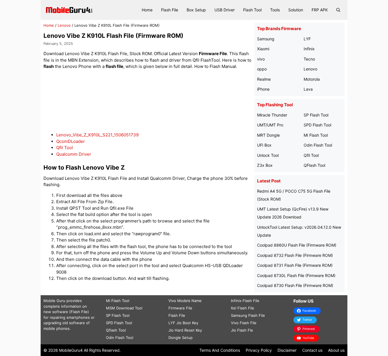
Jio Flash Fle (242, 330)
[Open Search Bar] (338, 9)
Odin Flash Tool (318, 145)
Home (147, 9)
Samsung (265, 38)
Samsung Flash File (248, 315)
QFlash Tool (314, 165)
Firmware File (180, 308)
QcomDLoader (70, 141)
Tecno (309, 59)
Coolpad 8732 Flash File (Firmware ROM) (295, 255)
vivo (261, 59)
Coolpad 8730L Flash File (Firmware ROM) (296, 275)
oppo (262, 68)
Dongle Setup (180, 337)
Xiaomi (263, 48)
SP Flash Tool (316, 115)
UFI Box (264, 145)
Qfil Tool (64, 147)
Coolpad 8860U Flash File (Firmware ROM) (296, 245)
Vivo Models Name (185, 300)
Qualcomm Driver (73, 154)
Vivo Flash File (243, 322)
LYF (307, 38)
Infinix (309, 48)
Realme (264, 79)
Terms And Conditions (219, 350)
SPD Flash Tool (317, 124)
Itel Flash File (242, 308)
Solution (295, 9)
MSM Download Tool (124, 308)
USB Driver (224, 9)
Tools (275, 9)
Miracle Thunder (272, 115)
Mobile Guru (54, 300)
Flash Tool (252, 9)
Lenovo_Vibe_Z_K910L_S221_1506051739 (97, 135)
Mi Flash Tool (117, 300)
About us (336, 350)
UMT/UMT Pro (270, 124)
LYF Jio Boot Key (183, 322)
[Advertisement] (147, 101)
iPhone (263, 89)
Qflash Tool (116, 330)
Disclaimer (287, 350)
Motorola (312, 79)
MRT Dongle (268, 135)
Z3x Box (265, 165)
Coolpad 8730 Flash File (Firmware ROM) (295, 285)
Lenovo (64, 25)
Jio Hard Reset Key (185, 330)
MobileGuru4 (71, 350)
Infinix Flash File (245, 300)
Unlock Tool (268, 155)
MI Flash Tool (316, 135)
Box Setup (196, 9)
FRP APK (320, 9)
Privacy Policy (259, 350)
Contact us (312, 350)
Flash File (169, 9)
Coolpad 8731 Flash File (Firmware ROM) (295, 265)
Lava (308, 89)
